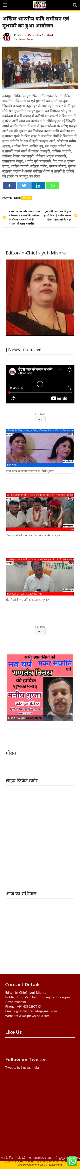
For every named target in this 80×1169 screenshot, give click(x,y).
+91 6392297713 (29, 1006)
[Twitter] (24, 185)
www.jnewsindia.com (34, 1016)
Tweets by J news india (22, 1067)
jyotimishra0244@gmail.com (36, 1011)
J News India (25, 39)
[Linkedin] (38, 185)
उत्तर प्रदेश (27, 198)
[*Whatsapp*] (52, 185)
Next (40, 419)
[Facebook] (9, 185)
